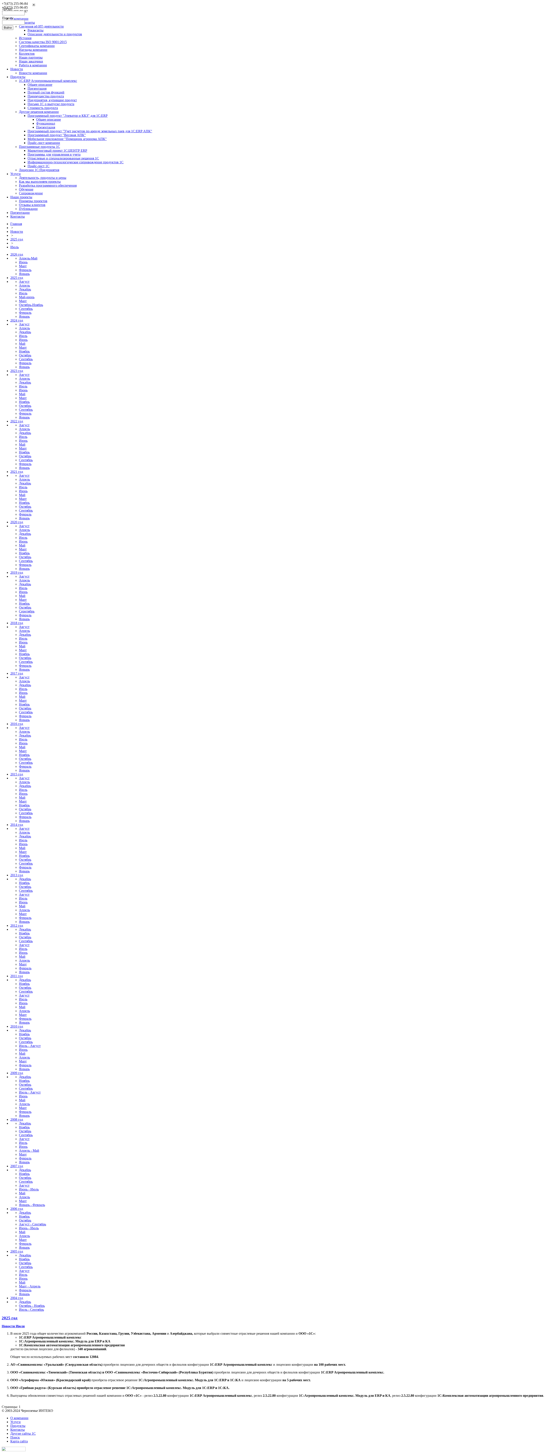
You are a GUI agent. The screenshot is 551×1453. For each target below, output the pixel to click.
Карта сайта (19, 1441)
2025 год (16, 239)
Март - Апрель (29, 1286)
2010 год (16, 1026)
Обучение (26, 189)
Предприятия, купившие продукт (52, 100)
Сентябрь (26, 309)
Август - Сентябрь (32, 1224)
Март (23, 266)
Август (24, 281)
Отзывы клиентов (32, 205)
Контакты (17, 216)
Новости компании (33, 73)
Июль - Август (30, 1046)
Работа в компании (33, 65)
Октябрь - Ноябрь (32, 1306)
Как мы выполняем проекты (40, 181)
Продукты (17, 77)
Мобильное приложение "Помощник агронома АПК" (67, 139)
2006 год (16, 1209)
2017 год (16, 673)
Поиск (15, 1437)
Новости (16, 69)
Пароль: (8, 18)
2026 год (16, 254)
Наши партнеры (31, 57)
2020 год (16, 522)
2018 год (16, 623)
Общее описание (40, 84)
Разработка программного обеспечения (48, 185)
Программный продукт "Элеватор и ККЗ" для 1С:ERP (68, 115)
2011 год (16, 976)
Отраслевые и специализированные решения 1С (63, 158)
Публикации (28, 209)
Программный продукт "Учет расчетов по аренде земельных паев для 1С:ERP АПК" (90, 131)
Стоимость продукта (43, 108)
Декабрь (25, 289)
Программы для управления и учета (54, 154)
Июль (14, 247)
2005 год (16, 1251)
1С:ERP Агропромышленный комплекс (48, 81)
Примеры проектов (33, 201)
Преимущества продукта (46, 96)
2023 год (16, 371)
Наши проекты (21, 197)
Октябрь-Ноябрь (31, 305)
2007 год (16, 1166)
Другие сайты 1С (23, 1433)
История (25, 38)
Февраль (25, 270)
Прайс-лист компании (44, 143)
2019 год (16, 572)
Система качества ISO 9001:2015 (43, 42)
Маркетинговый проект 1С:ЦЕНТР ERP (57, 150)
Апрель (24, 285)
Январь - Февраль (32, 1205)
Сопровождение (31, 193)
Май (22, 343)
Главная (16, 224)
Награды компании (33, 50)
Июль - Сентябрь (31, 1309)
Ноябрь (24, 351)
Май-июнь (26, 297)
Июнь (23, 262)
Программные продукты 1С (39, 146)
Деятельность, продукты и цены (42, 178)
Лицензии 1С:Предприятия (39, 170)
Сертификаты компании (37, 46)
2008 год (16, 1119)
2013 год (16, 875)
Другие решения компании (39, 112)
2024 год (16, 320)
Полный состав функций (46, 92)
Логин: (7, 9)
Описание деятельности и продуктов (55, 34)
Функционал (45, 123)
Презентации (20, 212)
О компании (19, 1418)
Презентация (37, 88)
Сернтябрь (26, 611)
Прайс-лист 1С (39, 166)
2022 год (16, 421)
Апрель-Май (28, 258)
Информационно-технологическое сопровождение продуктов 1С (76, 162)
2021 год (16, 471)
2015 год (16, 774)
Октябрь (25, 355)
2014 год (16, 824)
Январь (24, 274)
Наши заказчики (31, 61)
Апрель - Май (29, 1150)
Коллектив (27, 53)
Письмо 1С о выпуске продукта (51, 104)
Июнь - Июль (29, 1189)
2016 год (16, 724)
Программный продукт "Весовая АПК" (57, 135)
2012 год (16, 925)
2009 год (16, 1073)
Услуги (15, 174)
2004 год (16, 1298)
